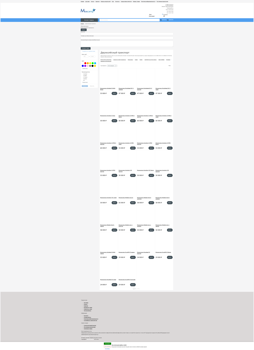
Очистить (92, 85)
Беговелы (168, 59)
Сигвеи (136, 59)
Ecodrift (85, 75)
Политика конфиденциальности (148, 1)
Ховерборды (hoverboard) (106, 61)
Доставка (87, 1)
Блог (113, 1)
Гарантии (97, 1)
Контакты (117, 1)
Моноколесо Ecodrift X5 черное (127, 252)
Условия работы (87, 317)
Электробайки (161, 59)
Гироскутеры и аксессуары (106, 59)
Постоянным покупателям (162, 1)
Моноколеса (130, 59)
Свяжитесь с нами (88, 309)
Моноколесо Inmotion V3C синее (108, 197)
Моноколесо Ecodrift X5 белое (163, 252)
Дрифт (141, 59)
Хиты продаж (111, 65)
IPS (84, 80)
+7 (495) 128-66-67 (169, 4)
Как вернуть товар (88, 307)
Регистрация (151, 16)
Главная (82, 1)
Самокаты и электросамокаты (119, 59)
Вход (150, 14)
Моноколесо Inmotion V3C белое (145, 170)
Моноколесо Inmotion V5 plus (107, 115)
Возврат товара (136, 1)
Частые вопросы (87, 310)
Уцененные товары (88, 328)
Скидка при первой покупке (90, 325)
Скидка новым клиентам (126, 1)
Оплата (92, 1)
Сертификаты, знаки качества (90, 320)
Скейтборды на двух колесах (151, 59)
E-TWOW (85, 77)
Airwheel (85, 74)
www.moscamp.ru (90, 339)
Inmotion (85, 78)
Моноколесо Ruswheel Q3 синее (108, 279)
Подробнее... (107, 348)
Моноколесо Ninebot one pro (126, 197)
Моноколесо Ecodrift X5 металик (127, 279)
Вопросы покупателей (106, 1)
